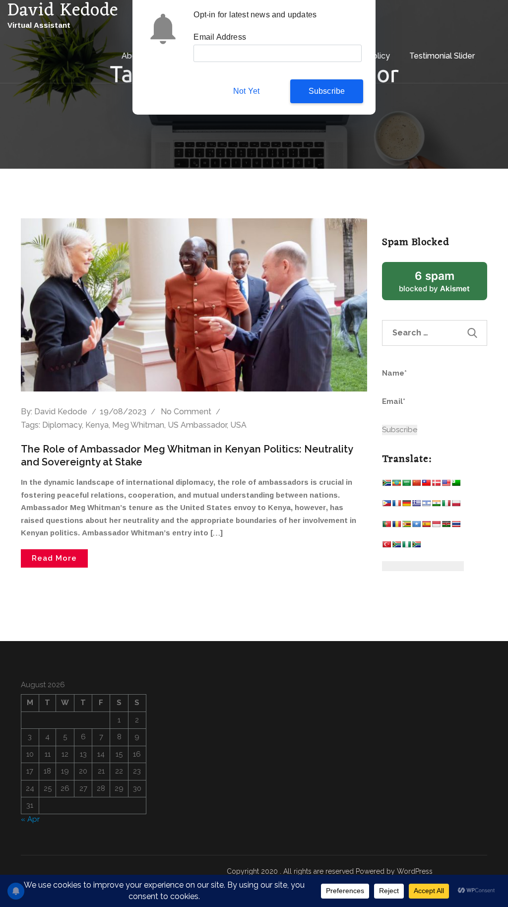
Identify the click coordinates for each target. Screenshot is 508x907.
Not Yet (246, 91)
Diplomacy (62, 425)
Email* (393, 401)
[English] (446, 485)
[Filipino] (386, 505)
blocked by (443, 284)
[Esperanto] (455, 485)
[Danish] (436, 485)
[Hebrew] (426, 505)
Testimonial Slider (442, 56)
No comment (186, 411)
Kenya (97, 425)
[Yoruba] (406, 546)
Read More (54, 558)
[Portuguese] (386, 526)
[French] (396, 505)
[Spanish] (426, 526)
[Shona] (406, 526)
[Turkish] (386, 546)
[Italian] (446, 505)
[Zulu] (416, 546)
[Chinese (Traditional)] (426, 485)
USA (238, 425)
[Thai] (455, 526)
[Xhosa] (396, 546)
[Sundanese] (436, 526)
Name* (394, 373)
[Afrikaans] (386, 485)
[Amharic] (396, 485)
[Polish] (455, 505)
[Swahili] (446, 526)
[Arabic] (406, 485)
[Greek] (416, 505)
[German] (406, 505)
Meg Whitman (138, 425)
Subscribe (327, 91)
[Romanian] (396, 526)
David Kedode (60, 411)
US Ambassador (197, 425)
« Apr (30, 819)
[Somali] (416, 526)
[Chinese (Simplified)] (416, 485)
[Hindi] (436, 505)
